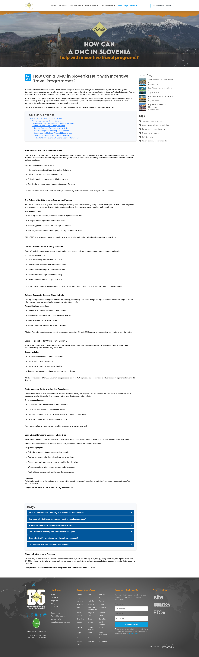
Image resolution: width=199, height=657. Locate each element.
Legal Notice (55, 613)
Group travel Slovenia (150, 133)
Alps (89, 595)
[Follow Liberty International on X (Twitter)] (31, 614)
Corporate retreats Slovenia (153, 129)
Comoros (91, 619)
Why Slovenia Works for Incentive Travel (45, 118)
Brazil (79, 613)
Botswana (102, 607)
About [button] (62, 6)
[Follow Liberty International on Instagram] (40, 614)
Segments (54, 601)
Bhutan (101, 604)
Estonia (90, 632)
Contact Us (55, 607)
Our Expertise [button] (107, 6)
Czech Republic (102, 623)
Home (53, 6)
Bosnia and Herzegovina (92, 608)
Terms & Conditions (57, 616)
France (101, 638)
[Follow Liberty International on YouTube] (45, 614)
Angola (79, 598)
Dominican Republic (91, 628)
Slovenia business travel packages (156, 141)
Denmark (80, 627)
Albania (79, 595)
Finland (90, 638)
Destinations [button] (75, 6)
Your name (119, 604)
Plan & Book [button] (91, 6)
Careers (54, 610)
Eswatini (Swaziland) (103, 634)
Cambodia (102, 613)
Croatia (79, 622)
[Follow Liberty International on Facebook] (27, 614)
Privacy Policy (56, 619)
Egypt (79, 632)
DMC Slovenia (147, 137)
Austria (101, 601)
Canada (79, 616)
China (101, 616)
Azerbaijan (80, 604)
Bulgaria (91, 613)
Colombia (80, 619)
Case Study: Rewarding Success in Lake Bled (52, 135)
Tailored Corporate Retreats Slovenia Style (51, 128)
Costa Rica (102, 619)
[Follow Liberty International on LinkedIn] (36, 614)
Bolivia (79, 607)
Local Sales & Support (162, 6)
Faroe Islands (81, 638)
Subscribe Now (131, 624)
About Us (54, 598)
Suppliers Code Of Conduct (60, 622)
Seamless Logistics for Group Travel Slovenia (52, 131)
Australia (91, 601)
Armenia (80, 601)
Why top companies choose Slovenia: (47, 121)
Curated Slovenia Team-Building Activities (48, 126)
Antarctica (91, 598)
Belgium (91, 604)
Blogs (53, 604)
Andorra (102, 595)
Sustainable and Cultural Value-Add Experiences (53, 133)
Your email (119, 613)
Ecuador (102, 627)
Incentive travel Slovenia (152, 121)
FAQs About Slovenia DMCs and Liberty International (57, 138)
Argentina (102, 598)
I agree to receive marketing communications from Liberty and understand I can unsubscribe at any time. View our (131, 631)
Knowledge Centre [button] (126, 6)
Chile (89, 616)
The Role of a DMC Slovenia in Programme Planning (53, 123)
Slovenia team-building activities (155, 125)
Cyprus (90, 622)
